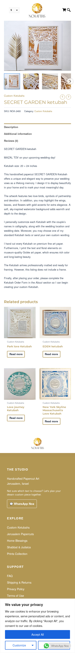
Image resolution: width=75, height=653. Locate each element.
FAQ (10, 576)
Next (70, 81)
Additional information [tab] (18, 134)
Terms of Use (15, 596)
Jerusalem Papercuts (20, 534)
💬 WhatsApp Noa (22, 504)
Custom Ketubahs (14, 96)
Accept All (37, 634)
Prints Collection (17, 554)
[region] (37, 626)
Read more (16, 354)
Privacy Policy (15, 589)
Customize (19, 645)
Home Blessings (17, 541)
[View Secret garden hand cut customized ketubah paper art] (12, 81)
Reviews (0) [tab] (11, 141)
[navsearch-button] (69, 10)
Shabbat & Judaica (19, 547)
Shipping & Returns (19, 582)
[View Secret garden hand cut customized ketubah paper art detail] (31, 81)
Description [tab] (11, 127)
